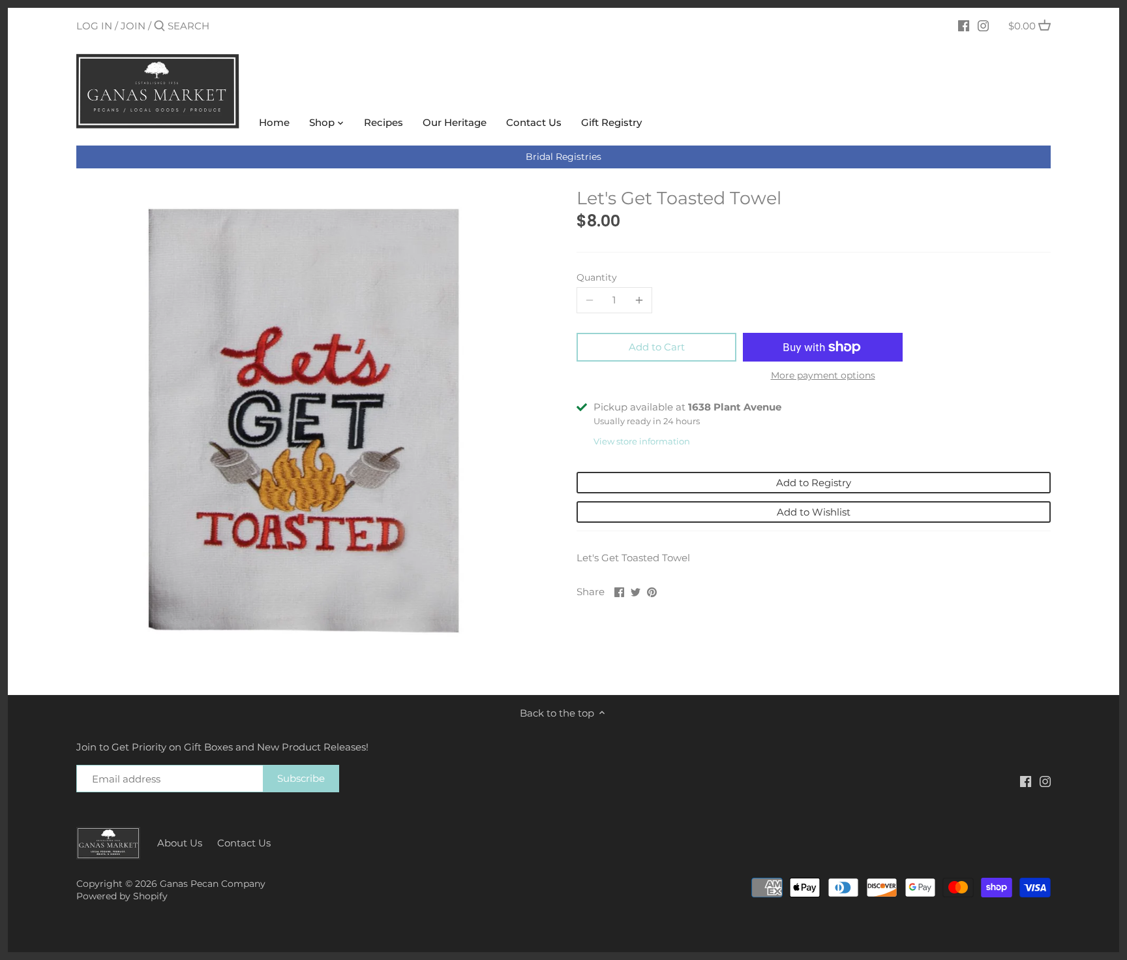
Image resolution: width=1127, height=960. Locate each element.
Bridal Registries (563, 156)
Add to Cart (657, 347)
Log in (94, 26)
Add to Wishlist (813, 512)
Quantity (597, 277)
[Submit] (159, 26)
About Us (179, 843)
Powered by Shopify (122, 896)
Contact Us (244, 843)
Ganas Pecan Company (212, 883)
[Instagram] (983, 25)
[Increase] (639, 300)
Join (133, 26)
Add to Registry (813, 482)
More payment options (823, 375)
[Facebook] (963, 25)
